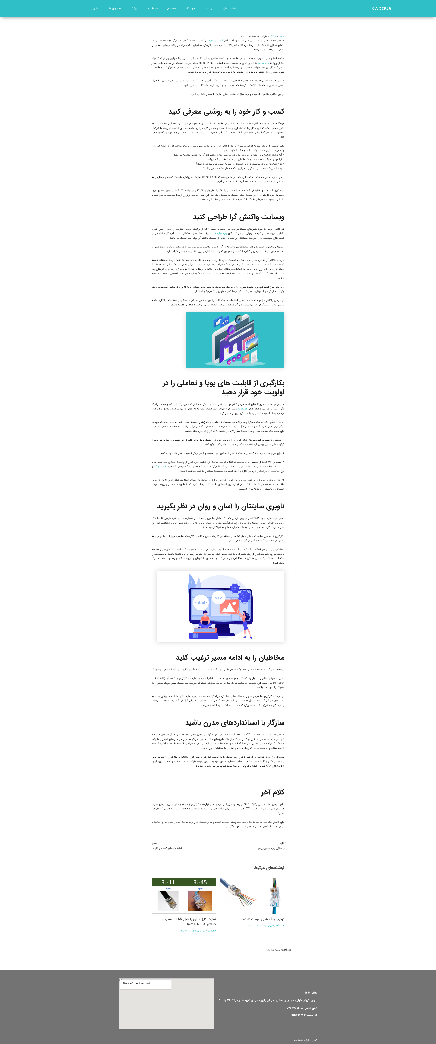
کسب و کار (160, 466)
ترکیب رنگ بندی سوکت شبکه (263, 919)
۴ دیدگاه (280, 926)
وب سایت (263, 63)
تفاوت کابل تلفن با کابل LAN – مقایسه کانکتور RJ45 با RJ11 (189, 922)
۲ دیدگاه (212, 931)
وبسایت (242, 409)
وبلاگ (263, 926)
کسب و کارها (215, 40)
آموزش (270, 926)
